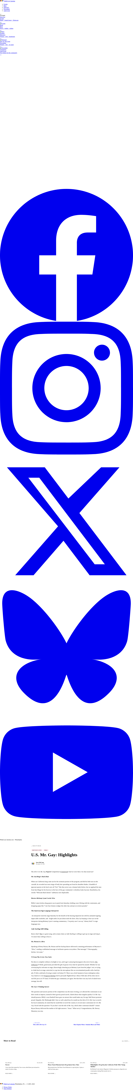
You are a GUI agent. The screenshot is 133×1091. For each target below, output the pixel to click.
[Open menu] (0, 14)
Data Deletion (8, 1088)
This (41, 934)
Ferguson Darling (49, 976)
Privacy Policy (8, 1087)
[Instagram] (66, 454)
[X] (66, 587)
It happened (64, 872)
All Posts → (125, 1041)
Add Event (7, 10)
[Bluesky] (66, 705)
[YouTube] (66, 838)
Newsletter (7, 9)
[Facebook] (66, 321)
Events (6, 4)
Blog (5, 6)
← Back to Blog (36, 845)
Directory (6, 7)
